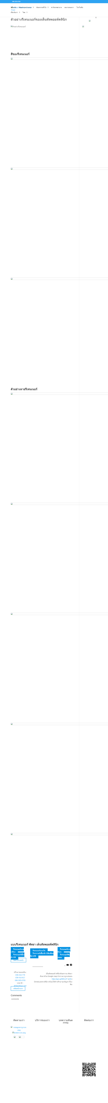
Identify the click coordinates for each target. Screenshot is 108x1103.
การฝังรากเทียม (41, 1049)
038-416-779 (20, 975)
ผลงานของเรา (69, 7)
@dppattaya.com (20, 986)
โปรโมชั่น (80, 7)
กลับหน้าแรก (18, 988)
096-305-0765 (20, 980)
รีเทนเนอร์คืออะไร (65, 1030)
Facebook (91, 1049)
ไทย (24, 12)
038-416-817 (20, 978)
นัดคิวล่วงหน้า (18, 960)
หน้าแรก (13, 7)
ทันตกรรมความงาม (25, 7)
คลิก (70, 979)
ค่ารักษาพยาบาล (56, 7)
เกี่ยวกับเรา (14, 12)
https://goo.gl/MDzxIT (60, 979)
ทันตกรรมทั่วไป (41, 7)
